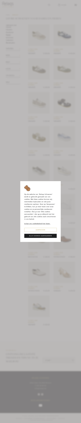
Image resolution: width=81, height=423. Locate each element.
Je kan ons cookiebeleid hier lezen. (37, 224)
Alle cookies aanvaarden (40, 236)
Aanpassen (40, 230)
